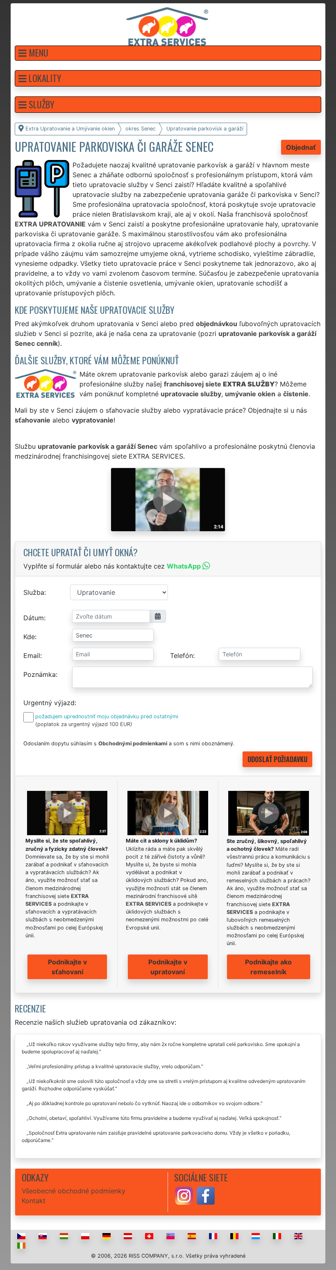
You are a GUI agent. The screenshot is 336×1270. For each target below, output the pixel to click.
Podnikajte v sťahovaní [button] (67, 967)
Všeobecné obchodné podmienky (73, 1191)
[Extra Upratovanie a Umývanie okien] (167, 26)
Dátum (33, 618)
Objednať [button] (301, 147)
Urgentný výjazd (49, 703)
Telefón (181, 655)
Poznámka (39, 674)
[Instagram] (184, 1195)
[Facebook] (206, 1195)
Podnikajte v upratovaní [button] (167, 967)
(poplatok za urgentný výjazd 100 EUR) (83, 724)
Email (31, 655)
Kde (29, 637)
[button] (168, 53)
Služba (33, 592)
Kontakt (33, 1201)
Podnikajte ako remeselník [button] (268, 967)
